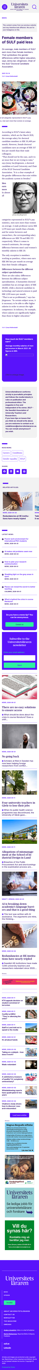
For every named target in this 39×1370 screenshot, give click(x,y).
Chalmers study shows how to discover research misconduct (11, 1106)
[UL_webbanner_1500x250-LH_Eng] (19, 984)
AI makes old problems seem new (18, 551)
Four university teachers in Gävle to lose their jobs (18, 804)
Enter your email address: (14, 652)
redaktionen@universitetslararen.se (20, 426)
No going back (10, 756)
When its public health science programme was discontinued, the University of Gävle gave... (18, 812)
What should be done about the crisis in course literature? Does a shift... (18, 717)
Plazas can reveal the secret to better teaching (20, 588)
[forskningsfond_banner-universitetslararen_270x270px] (19, 1184)
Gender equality (10, 459)
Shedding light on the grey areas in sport (19, 575)
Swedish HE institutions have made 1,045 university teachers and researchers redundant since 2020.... (19, 965)
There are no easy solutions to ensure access (19, 709)
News (4, 18)
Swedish (7, 1324)
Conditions (17, 453)
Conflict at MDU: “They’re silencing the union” (11, 1016)
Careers (6, 453)
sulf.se (6, 1343)
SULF (22, 459)
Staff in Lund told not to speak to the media (12, 1028)
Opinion (11, 899)
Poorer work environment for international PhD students (16, 540)
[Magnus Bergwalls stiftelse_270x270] (19, 1151)
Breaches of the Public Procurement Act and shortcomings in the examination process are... (19, 864)
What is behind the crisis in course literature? (19, 600)
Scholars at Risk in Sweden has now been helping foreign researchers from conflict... (17, 763)
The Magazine (10, 1321)
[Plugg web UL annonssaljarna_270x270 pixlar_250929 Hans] (19, 1249)
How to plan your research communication (15, 563)
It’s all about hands (10, 1040)
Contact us (9, 1314)
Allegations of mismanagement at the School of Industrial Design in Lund (18, 854)
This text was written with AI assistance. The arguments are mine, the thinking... (19, 916)
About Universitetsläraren (17, 1311)
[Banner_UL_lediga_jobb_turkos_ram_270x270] (19, 1217)
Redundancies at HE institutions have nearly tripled (16, 517)
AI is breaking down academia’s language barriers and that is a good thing (18, 906)
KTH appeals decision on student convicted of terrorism (12, 1002)
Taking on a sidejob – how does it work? (13, 1053)
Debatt (5, 899)
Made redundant (9, 1064)
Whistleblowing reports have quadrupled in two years (12, 1092)
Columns (8, 591)
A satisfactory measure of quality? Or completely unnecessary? (12, 1079)
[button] (34, 7)
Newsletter (9, 1318)
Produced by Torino (8, 1367)
